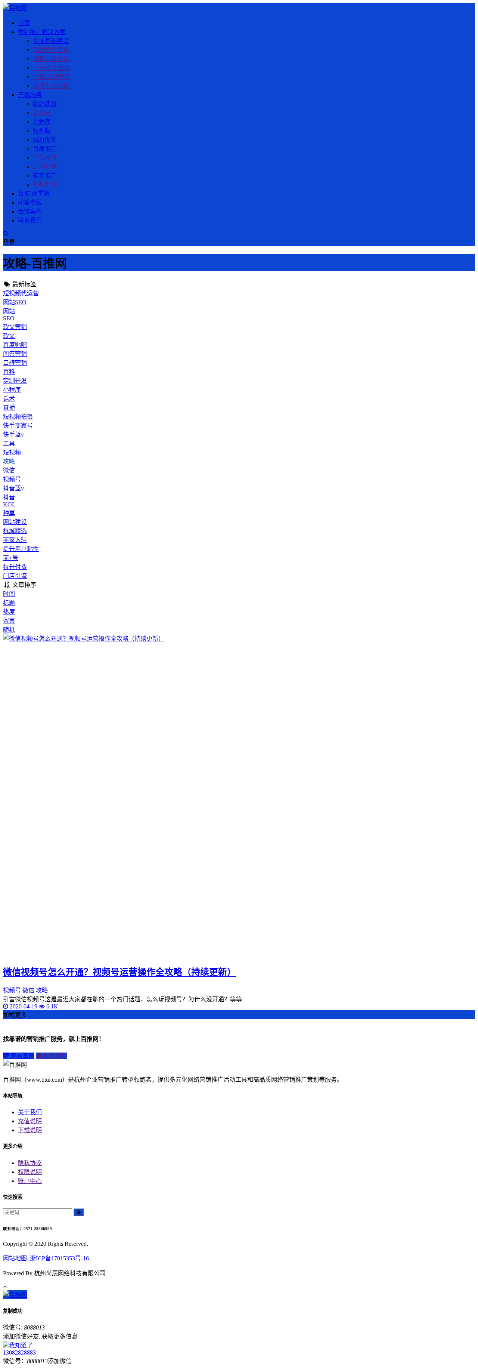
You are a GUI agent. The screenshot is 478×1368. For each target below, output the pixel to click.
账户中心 (30, 1181)
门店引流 (15, 576)
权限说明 (30, 1172)
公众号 (42, 113)
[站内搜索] (6, 233)
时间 (9, 594)
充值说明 (30, 1121)
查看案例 (21, 1056)
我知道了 (21, 1345)
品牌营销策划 (51, 50)
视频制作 (45, 184)
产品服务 (30, 95)
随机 (9, 629)
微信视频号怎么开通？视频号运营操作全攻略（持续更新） (119, 972)
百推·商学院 (34, 193)
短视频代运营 (21, 293)
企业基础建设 (51, 41)
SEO (9, 318)
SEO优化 (44, 139)
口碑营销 (45, 166)
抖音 (9, 497)
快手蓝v (13, 434)
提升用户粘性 (21, 549)
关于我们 (30, 1112)
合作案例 (30, 211)
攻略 (9, 461)
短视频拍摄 (18, 416)
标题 (9, 603)
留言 (9, 620)
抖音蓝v (13, 488)
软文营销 (15, 327)
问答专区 (30, 202)
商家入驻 (15, 540)
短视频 (42, 130)
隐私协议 (30, 1163)
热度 (9, 611)
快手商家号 (18, 425)
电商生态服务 (51, 86)
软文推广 (45, 175)
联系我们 (30, 220)
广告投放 (45, 157)
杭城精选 (15, 531)
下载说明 (30, 1130)
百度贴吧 (15, 345)
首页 (24, 23)
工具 (9, 443)
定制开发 (15, 381)
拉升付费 (15, 567)
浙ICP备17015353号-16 (59, 1258)
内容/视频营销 (51, 77)
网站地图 (15, 1258)
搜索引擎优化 (51, 59)
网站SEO (15, 302)
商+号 (10, 558)
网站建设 (45, 104)
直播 (9, 407)
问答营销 (15, 354)
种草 (9, 513)
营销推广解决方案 (42, 32)
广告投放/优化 (51, 68)
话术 (9, 398)
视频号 (12, 479)
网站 (9, 311)
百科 (9, 372)
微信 (9, 470)
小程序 (42, 121)
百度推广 (45, 148)
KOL (9, 504)
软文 (9, 336)
